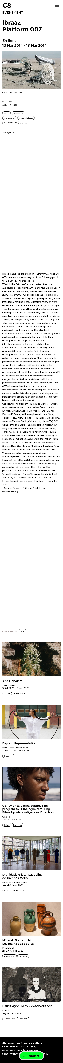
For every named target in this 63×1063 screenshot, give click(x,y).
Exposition (18, 694)
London (7, 694)
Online (6, 825)
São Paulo (8, 891)
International (9, 118)
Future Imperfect (35, 305)
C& (7, 5)
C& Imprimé (18, 113)
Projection (17, 825)
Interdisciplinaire (26, 118)
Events (22, 631)
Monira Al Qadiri (10, 123)
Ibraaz (6, 113)
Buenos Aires (9, 1019)
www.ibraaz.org (10, 491)
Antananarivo (9, 956)
